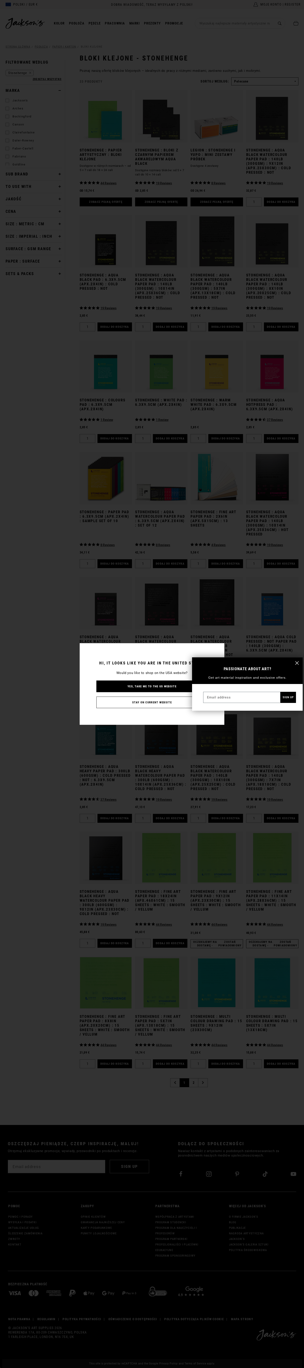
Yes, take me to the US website (152, 686)
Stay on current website (152, 702)
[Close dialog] (297, 663)
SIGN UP (288, 697)
